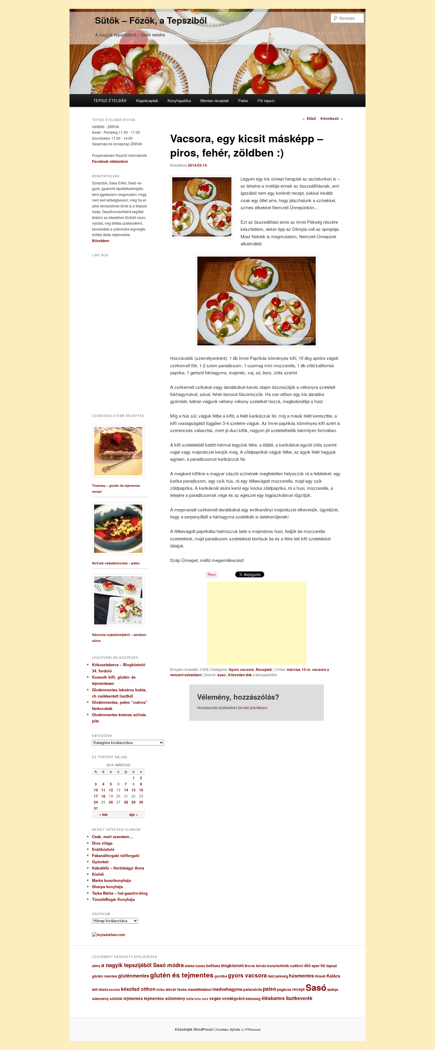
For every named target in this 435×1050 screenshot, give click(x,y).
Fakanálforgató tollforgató (115, 855)
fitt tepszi (328, 965)
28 (126, 802)
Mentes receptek (214, 100)
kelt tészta (100, 989)
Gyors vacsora (241, 669)
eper (316, 965)
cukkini (296, 965)
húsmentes (301, 975)
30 (141, 802)
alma (96, 965)
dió (307, 965)
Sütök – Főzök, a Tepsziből (151, 20)
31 (96, 808)
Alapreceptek (147, 100)
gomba (221, 976)
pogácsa (284, 989)
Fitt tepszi (266, 100)
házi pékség (278, 976)
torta (190, 998)
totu (197, 998)
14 (126, 790)
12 (111, 790)
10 (96, 790)
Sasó (316, 987)
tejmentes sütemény (164, 998)
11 (103, 790)
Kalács (333, 976)
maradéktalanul (200, 989)
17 (96, 796)
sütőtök (116, 998)
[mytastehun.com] (108, 934)
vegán (215, 998)
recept (298, 989)
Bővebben (100, 240)
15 (133, 790)
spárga (332, 989)
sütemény (100, 998)
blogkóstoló (232, 965)
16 (141, 790)
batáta (200, 966)
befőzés (213, 965)
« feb (103, 814)
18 (103, 796)
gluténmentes (133, 975)
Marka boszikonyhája (111, 880)
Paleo (243, 100)
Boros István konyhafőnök (267, 965)
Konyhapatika (179, 100)
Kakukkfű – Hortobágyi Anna (118, 868)
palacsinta (252, 989)
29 (133, 802)
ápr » (133, 814)
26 (111, 802)
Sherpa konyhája (107, 886)
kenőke (114, 989)
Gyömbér (100, 861)
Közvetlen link (240, 674)
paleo (269, 988)
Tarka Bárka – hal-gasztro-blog (120, 893)
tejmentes (133, 998)
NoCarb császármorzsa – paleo (116, 563)
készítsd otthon (138, 988)
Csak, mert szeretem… (112, 836)
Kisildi (98, 874)
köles (161, 989)
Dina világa (102, 843)
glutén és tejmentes (182, 975)
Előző (309, 118)
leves (182, 989)
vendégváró (233, 998)
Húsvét (320, 976)
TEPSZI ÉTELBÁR (110, 100)
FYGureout (252, 1030)
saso (221, 674)
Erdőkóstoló (103, 849)
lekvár (171, 989)
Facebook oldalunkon (110, 161)
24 (96, 802)
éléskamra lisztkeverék (287, 998)
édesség (253, 998)
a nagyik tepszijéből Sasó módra (142, 965)
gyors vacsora (247, 975)
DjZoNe (235, 1030)
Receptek (264, 669)
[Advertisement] (256, 623)
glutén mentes (104, 976)
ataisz (190, 965)
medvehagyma (227, 989)
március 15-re (298, 669)
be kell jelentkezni (252, 707)
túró (205, 998)
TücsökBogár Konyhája (113, 899)
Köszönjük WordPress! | (202, 1029)
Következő (331, 118)
